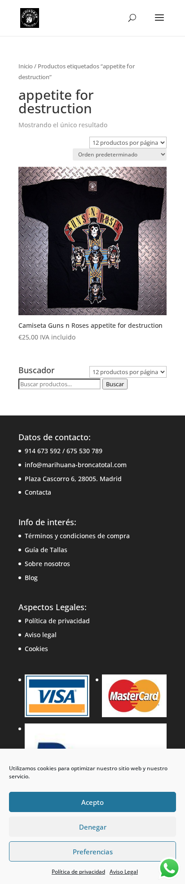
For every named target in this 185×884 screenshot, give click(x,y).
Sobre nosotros (47, 563)
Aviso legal (41, 634)
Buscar (115, 384)
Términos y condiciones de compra (77, 535)
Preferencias (93, 851)
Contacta (38, 492)
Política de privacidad (78, 871)
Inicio (25, 66)
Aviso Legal (124, 871)
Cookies (36, 648)
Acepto (92, 802)
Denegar (92, 826)
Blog (31, 577)
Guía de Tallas (46, 549)
